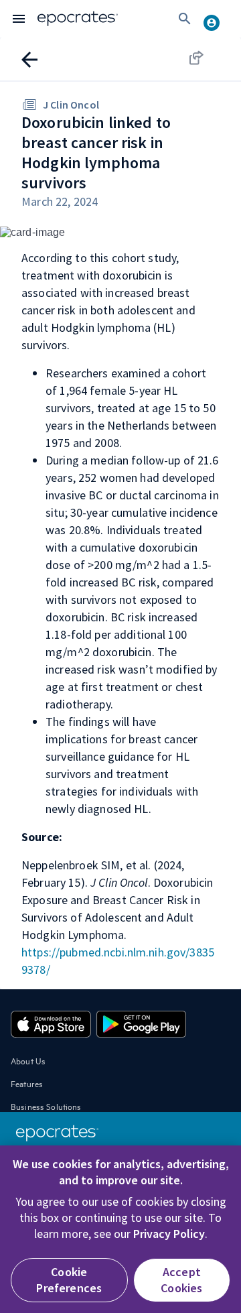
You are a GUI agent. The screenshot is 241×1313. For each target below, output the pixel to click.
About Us (28, 1060)
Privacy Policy (169, 1233)
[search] (185, 19)
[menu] (19, 19)
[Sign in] (217, 19)
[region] (120, 1229)
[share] (208, 58)
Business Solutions (46, 1106)
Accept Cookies (181, 1280)
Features (27, 1083)
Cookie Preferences (69, 1280)
